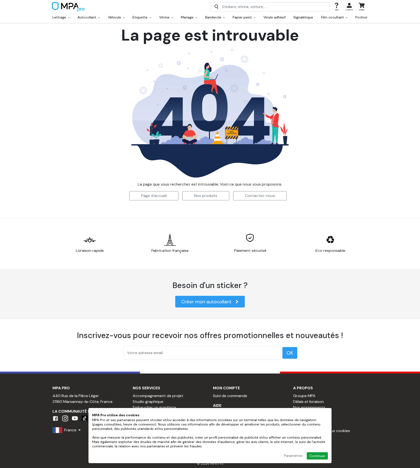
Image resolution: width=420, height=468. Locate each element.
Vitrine (164, 17)
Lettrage (59, 17)
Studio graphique (148, 401)
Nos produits (205, 195)
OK (290, 353)
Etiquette (140, 17)
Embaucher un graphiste (154, 407)
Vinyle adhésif (274, 17)
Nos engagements (309, 407)
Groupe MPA (304, 395)
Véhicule (115, 17)
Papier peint (243, 17)
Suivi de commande (230, 395)
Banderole (213, 17)
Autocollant (87, 17)
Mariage (187, 17)
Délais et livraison (308, 401)
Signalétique (303, 17)
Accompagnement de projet (158, 395)
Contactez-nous (260, 195)
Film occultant (333, 17)
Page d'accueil (153, 195)
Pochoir (361, 17)
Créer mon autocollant (206, 301)
